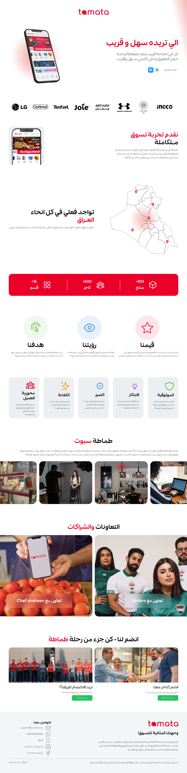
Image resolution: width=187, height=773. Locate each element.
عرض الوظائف (82, 698)
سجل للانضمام (168, 698)
